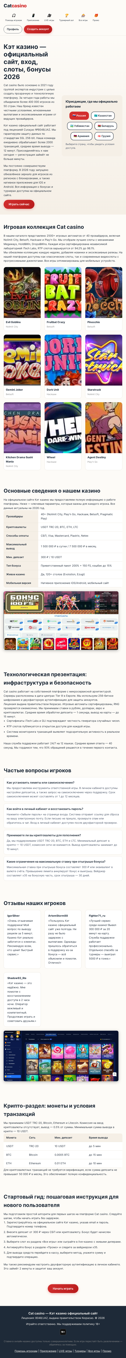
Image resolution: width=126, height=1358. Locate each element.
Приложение (33, 17)
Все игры (83, 17)
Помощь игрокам (13, 17)
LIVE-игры (49, 17)
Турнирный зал (66, 17)
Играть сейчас (19, 204)
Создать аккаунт (38, 29)
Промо (96, 17)
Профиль (13, 29)
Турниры (80, 1351)
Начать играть (63, 1288)
